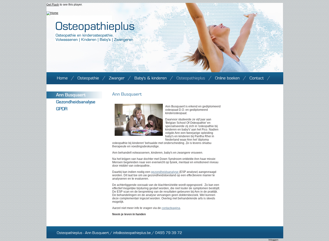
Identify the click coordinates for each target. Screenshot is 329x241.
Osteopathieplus (191, 78)
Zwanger (117, 78)
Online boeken (227, 78)
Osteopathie (88, 78)
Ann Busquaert (71, 95)
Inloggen (273, 239)
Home (62, 78)
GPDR (61, 108)
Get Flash (52, 4)
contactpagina (171, 208)
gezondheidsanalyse (165, 172)
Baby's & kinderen (150, 78)
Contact (257, 78)
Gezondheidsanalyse (75, 101)
